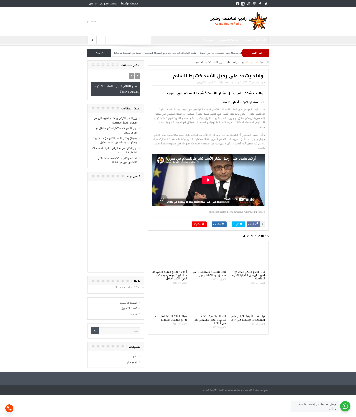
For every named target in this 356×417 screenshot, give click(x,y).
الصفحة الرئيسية (129, 3)
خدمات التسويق (108, 3)
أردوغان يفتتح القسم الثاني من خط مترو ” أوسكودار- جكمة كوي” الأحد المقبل (169, 275)
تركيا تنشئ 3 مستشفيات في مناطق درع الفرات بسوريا (209, 273)
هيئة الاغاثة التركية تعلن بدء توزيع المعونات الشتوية (182, 53)
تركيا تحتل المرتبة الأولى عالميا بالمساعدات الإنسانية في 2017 (247, 318)
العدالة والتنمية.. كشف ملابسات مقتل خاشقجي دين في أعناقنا (210, 320)
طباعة (221, 82)
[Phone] (9, 408)
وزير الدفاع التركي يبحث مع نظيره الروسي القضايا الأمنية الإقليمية (248, 275)
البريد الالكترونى (205, 82)
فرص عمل (132, 362)
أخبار (234, 82)
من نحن (93, 3)
